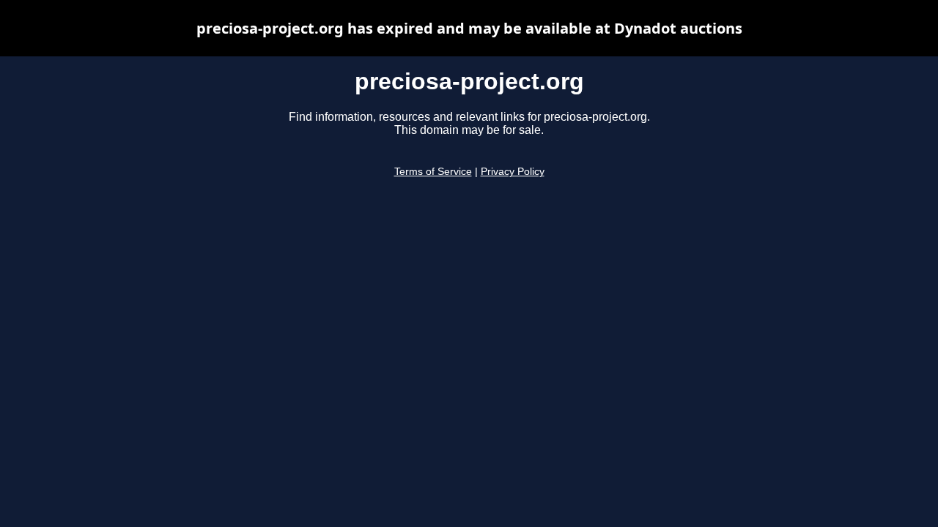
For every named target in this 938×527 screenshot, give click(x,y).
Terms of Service (433, 171)
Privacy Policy (512, 171)
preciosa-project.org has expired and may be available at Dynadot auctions (469, 28)
